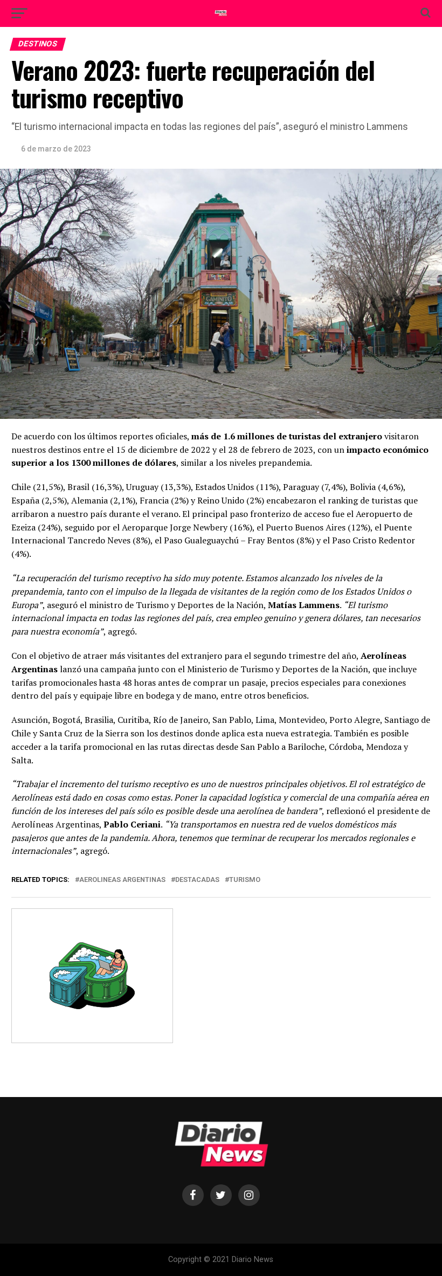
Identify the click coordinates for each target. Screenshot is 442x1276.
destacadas (197, 880)
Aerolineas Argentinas (122, 880)
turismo (244, 880)
